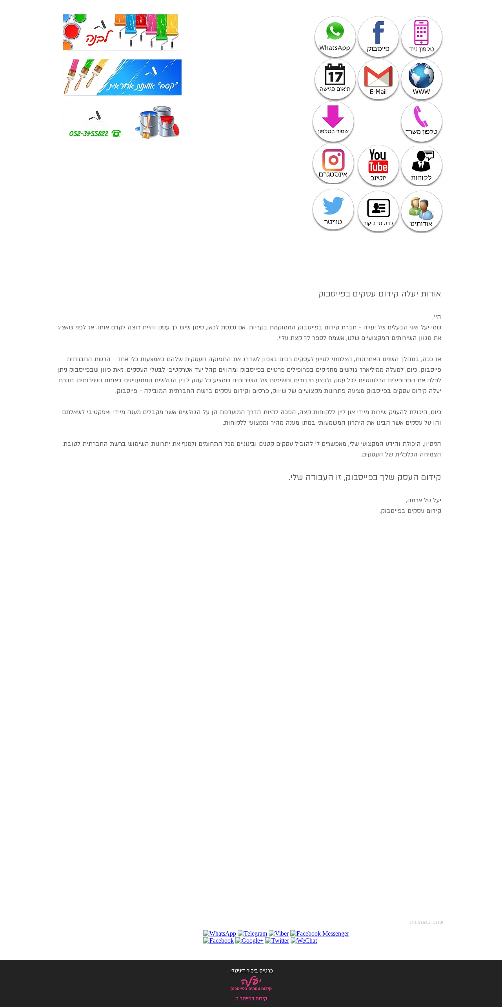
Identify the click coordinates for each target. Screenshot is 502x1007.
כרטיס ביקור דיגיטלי (252, 970)
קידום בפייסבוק (318, 327)
